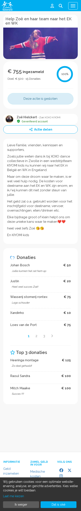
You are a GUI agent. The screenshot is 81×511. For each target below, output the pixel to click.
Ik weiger (21, 504)
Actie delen (43, 129)
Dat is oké (58, 504)
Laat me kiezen (13, 496)
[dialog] (40, 494)
